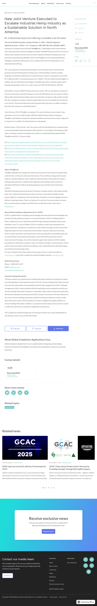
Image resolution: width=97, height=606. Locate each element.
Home (51, 562)
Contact (68, 3)
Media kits (50, 3)
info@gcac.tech (14, 267)
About (43, 3)
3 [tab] (48, 487)
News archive (53, 566)
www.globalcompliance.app (14, 270)
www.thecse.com (57, 255)
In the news (60, 3)
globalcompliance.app (56, 589)
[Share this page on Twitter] (13, 392)
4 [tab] (51, 487)
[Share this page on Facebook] (26, 392)
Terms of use (63, 597)
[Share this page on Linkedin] (20, 392)
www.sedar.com (10, 255)
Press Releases (34, 3)
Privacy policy (53, 597)
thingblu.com (9, 206)
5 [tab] (53, 487)
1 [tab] (43, 487)
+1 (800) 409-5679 (12, 376)
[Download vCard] (32, 366)
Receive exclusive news (56, 584)
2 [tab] (45, 487)
